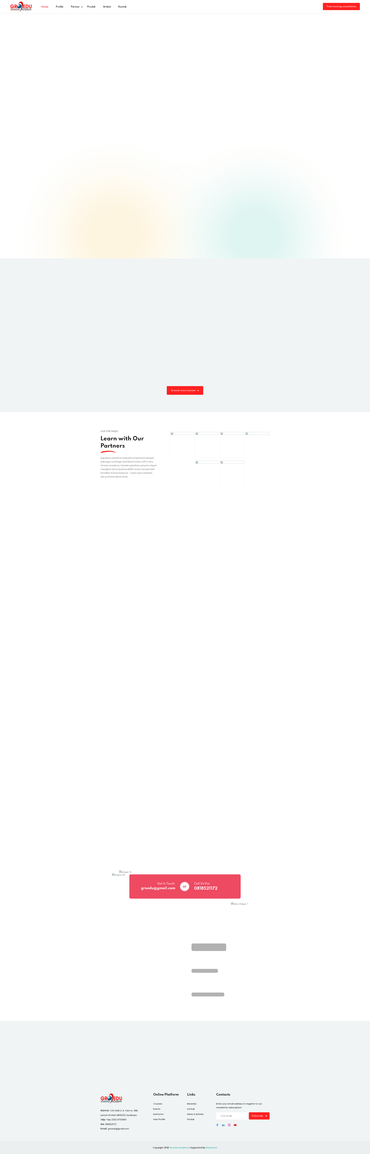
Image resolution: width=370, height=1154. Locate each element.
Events (156, 1108)
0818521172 (206, 888)
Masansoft (211, 1147)
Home (44, 7)
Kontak (122, 7)
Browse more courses (183, 390)
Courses (157, 1103)
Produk (91, 7)
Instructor (158, 1114)
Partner (75, 7)
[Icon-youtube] (235, 1125)
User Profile (159, 1119)
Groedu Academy (179, 1147)
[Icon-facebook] (217, 1125)
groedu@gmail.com (158, 888)
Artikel (107, 7)
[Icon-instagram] (229, 1125)
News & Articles (195, 1114)
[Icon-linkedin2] (223, 1125)
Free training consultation (341, 6)
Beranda (191, 1103)
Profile (59, 7)
